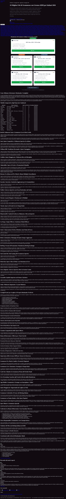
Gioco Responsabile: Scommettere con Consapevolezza (55, 34)
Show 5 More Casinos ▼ (33, 87)
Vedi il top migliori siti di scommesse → (16, 18)
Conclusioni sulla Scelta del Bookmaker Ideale (25, 35)
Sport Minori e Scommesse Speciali (19, 34)
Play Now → (33, 50)
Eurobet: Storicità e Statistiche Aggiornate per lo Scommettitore (35, 27)
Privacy (1, 494)
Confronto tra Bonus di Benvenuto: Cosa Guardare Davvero (35, 34)
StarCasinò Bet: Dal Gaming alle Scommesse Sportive (19, 30)
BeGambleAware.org (41, 89)
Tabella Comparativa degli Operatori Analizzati (26, 25)
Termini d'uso (5, 494)
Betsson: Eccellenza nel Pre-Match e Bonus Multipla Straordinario (14, 27)
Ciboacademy (2, 0)
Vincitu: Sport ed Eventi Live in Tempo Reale (28, 28)
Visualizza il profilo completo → (5, 458)
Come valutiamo (13, 494)
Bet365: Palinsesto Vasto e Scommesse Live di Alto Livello (44, 25)
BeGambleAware (12, 490)
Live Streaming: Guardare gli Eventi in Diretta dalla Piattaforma (54, 32)
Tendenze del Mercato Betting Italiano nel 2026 (8, 35)
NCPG (18, 490)
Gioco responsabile (19, 494)
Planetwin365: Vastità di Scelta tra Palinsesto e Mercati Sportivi (47, 28)
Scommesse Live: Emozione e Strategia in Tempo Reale (13, 32)
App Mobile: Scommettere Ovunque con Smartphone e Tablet (10, 33)
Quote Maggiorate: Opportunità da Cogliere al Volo (30, 33)
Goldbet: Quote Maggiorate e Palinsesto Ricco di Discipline (39, 26)
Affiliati (9, 494)
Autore (1, 1)
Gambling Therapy (5, 490)
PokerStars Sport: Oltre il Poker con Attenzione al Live (38, 30)
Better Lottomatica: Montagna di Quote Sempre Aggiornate (43, 29)
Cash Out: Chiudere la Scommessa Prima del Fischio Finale (33, 32)
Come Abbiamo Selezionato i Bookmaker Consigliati (9, 25)
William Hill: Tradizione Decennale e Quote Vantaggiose (19, 26)
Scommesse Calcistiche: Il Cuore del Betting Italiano (48, 33)
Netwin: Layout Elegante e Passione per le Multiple (11, 28)
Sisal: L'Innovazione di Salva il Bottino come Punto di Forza (22, 29)
